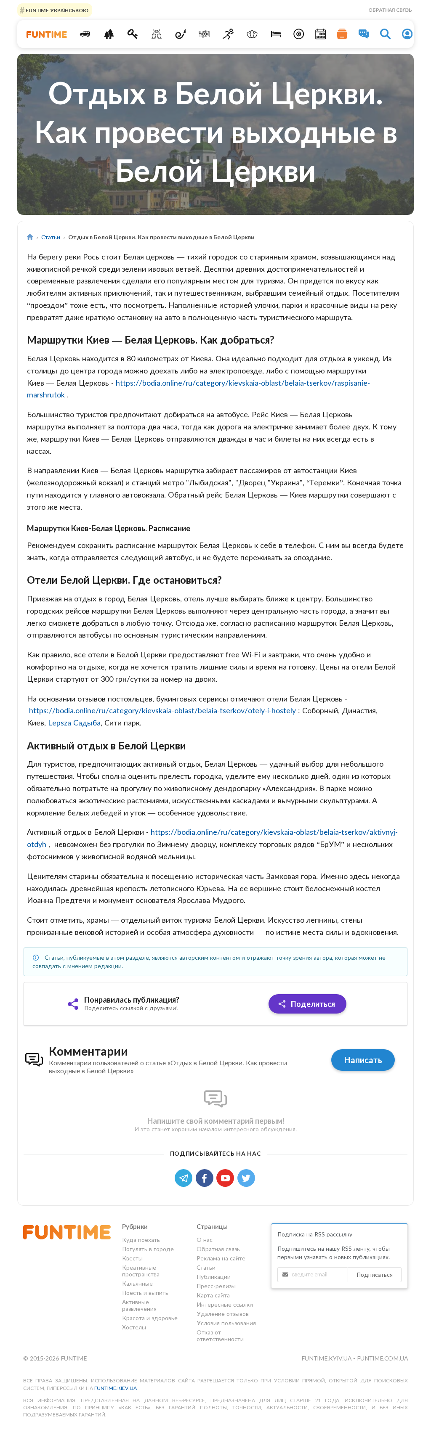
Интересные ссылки (225, 1304)
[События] (320, 34)
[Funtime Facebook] (206, 1177)
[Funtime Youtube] (226, 1177)
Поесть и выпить (145, 1292)
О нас (205, 1239)
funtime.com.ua (382, 1358)
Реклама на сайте (221, 1258)
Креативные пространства (141, 1271)
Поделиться (312, 1003)
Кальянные (137, 1283)
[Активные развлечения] (228, 34)
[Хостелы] (276, 34)
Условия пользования (226, 1322)
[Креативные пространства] (157, 34)
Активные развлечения (139, 1305)
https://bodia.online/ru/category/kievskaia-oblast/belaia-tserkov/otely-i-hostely (162, 710)
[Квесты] (133, 34)
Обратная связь (390, 10)
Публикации (214, 1276)
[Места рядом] (299, 34)
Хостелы (134, 1327)
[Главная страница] (30, 237)
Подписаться (375, 1274)
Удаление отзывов (223, 1313)
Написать (363, 1060)
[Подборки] (342, 34)
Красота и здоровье (150, 1317)
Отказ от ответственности (220, 1335)
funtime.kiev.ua (115, 1388)
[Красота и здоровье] (252, 34)
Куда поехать (141, 1239)
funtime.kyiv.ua (327, 1358)
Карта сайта (213, 1295)
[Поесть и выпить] (204, 34)
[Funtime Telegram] (185, 1177)
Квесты (132, 1258)
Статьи (50, 237)
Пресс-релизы (216, 1285)
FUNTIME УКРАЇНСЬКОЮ (56, 10)
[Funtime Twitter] (247, 1177)
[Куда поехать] (85, 34)
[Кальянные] (180, 34)
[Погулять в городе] (109, 34)
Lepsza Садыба (74, 722)
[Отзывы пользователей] (364, 34)
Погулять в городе (148, 1248)
